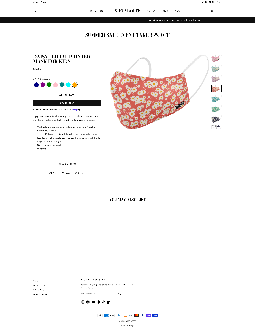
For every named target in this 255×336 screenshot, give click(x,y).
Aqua (68, 84)
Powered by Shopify (127, 325)
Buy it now (67, 103)
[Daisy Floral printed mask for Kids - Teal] (59, 255)
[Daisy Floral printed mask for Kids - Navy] (45, 255)
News (178, 11)
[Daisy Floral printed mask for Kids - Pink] (55, 255)
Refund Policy (39, 289)
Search (36, 280)
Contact (44, 2)
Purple (42, 84)
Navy (36, 84)
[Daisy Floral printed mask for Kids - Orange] (66, 255)
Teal (62, 84)
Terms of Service (40, 294)
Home (93, 11)
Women (152, 11)
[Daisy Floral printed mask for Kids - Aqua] (63, 255)
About (35, 2)
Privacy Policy (39, 285)
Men (103, 11)
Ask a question (67, 164)
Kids (166, 11)
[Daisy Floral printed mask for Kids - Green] (52, 255)
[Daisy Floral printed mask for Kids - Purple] (48, 255)
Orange (74, 84)
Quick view (55, 239)
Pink (55, 84)
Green (49, 84)
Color (41, 79)
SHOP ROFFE (127, 11)
